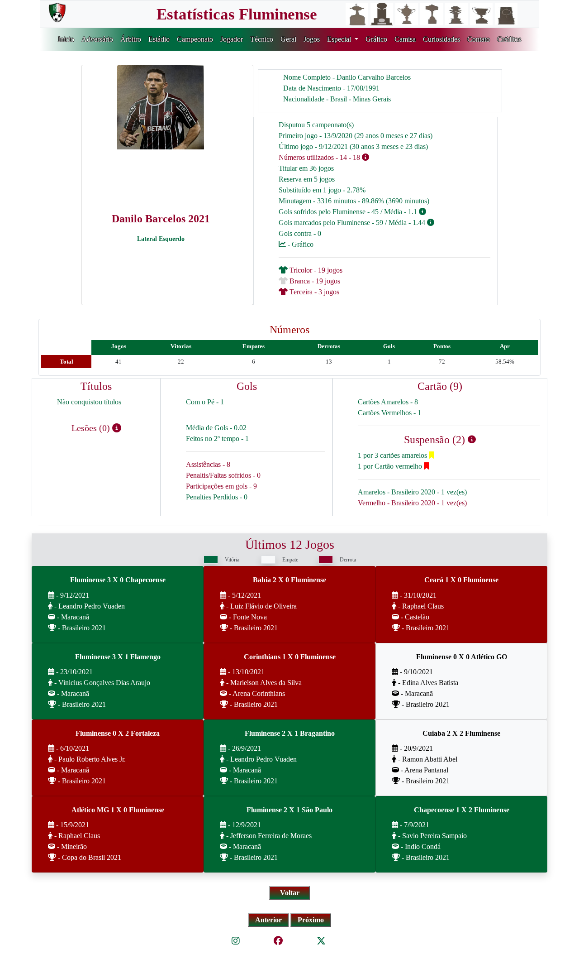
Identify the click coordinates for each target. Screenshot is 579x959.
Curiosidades (441, 39)
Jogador (231, 39)
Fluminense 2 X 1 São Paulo (289, 810)
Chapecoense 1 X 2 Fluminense (461, 810)
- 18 (354, 157)
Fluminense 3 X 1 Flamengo (118, 657)
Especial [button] (340, 39)
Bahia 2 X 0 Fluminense (289, 580)
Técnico (261, 39)
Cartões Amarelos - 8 (388, 402)
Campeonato (195, 39)
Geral (288, 39)
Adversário (97, 39)
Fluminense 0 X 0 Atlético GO (461, 657)
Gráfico (376, 39)
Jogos (312, 39)
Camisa (405, 39)
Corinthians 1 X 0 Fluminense (290, 657)
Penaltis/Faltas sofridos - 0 (223, 475)
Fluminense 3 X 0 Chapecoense (118, 580)
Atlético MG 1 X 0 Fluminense (117, 810)
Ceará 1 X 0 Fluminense (461, 580)
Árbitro (130, 39)
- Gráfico (299, 244)
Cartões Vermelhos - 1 (389, 413)
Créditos (509, 39)
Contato (478, 39)
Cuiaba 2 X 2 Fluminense (461, 733)
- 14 (341, 157)
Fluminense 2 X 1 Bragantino (290, 733)
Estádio (159, 39)
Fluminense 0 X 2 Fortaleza (118, 733)
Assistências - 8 (208, 464)
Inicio (66, 39)
